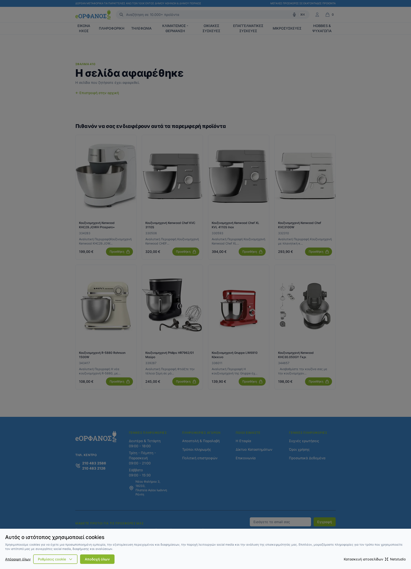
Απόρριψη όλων (18, 559)
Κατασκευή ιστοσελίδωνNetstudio (375, 559)
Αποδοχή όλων (97, 559)
